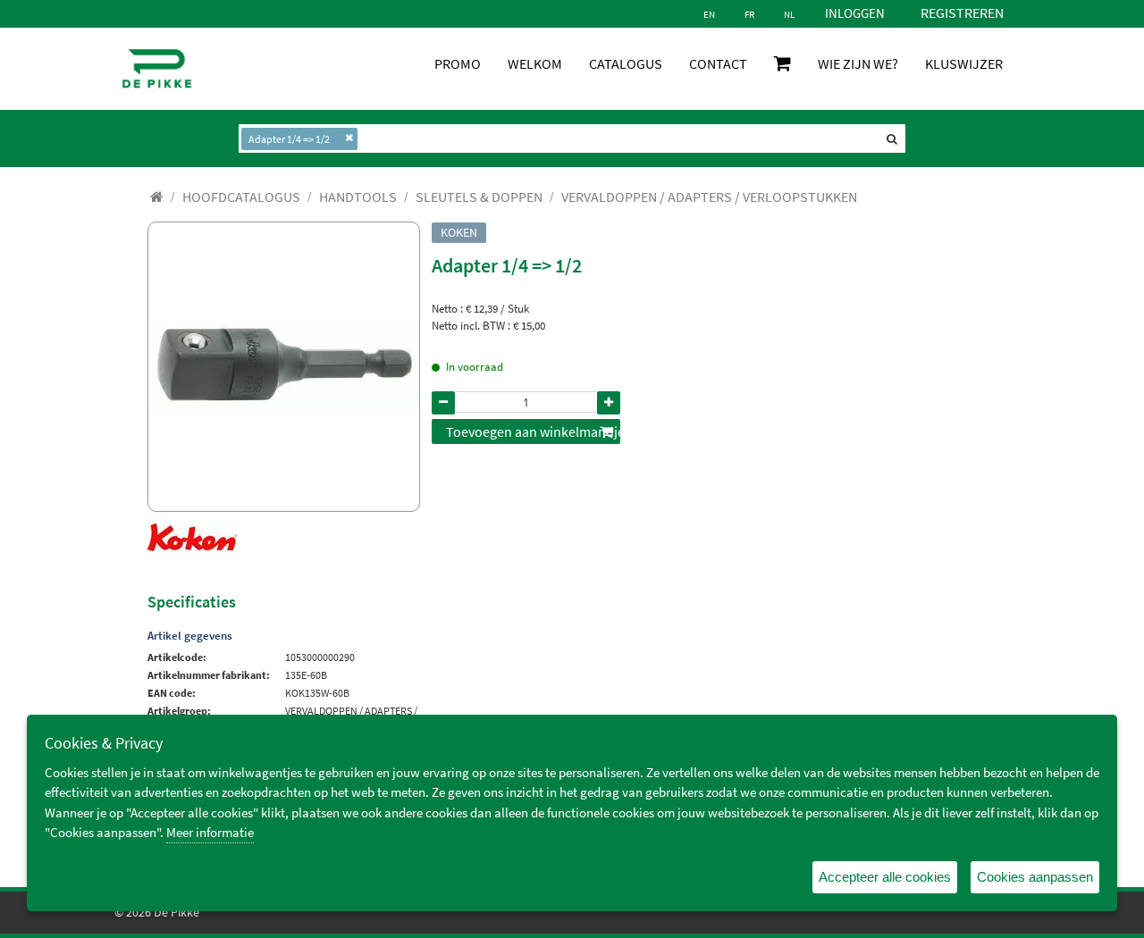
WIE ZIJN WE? (858, 63)
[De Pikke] (156, 68)
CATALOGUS (625, 63)
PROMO (457, 63)
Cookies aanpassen (1035, 876)
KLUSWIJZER (964, 63)
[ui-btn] (443, 403)
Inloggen (855, 12)
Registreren (962, 12)
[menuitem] (241, 196)
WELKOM (535, 63)
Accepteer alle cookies (885, 876)
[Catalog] (157, 196)
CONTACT (718, 63)
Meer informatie (210, 832)
